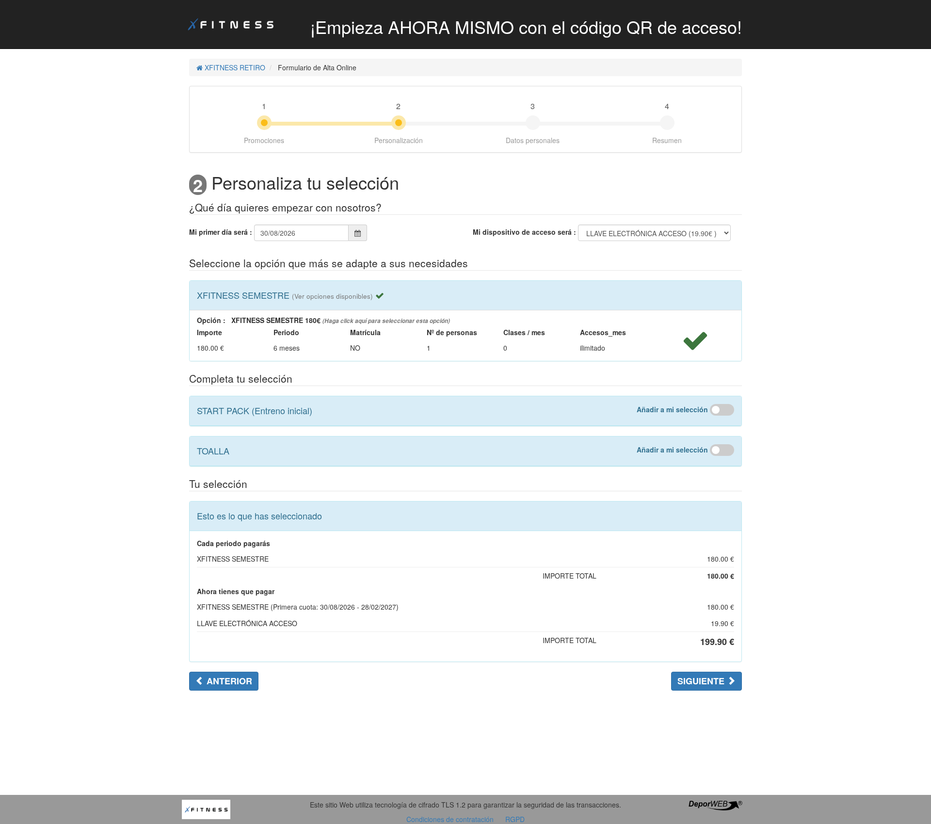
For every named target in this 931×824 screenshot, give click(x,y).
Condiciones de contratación (450, 819)
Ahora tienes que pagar (235, 591)
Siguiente (702, 681)
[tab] (465, 295)
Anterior (228, 681)
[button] (332, 295)
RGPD (515, 819)
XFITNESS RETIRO (234, 67)
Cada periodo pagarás (233, 543)
